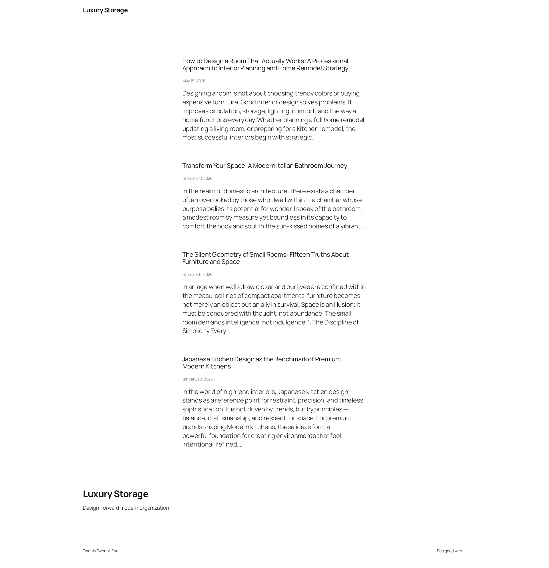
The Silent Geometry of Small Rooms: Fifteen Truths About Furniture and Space (265, 258)
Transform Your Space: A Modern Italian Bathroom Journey (265, 165)
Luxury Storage (105, 10)
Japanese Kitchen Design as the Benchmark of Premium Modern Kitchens (261, 363)
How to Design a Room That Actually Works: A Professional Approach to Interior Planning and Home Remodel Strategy (265, 64)
